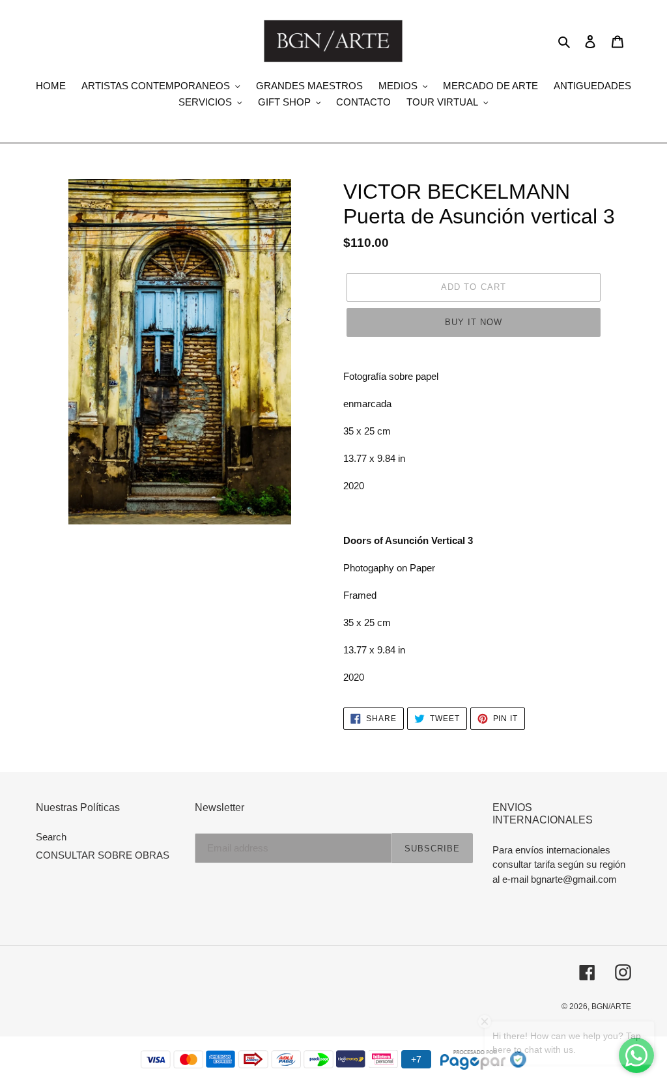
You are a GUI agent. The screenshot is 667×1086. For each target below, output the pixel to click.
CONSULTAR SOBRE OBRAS (102, 855)
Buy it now (473, 322)
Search (51, 836)
